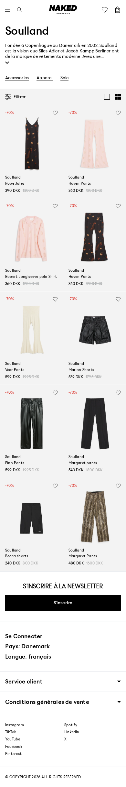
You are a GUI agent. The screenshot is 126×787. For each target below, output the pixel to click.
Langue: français (28, 656)
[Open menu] (9, 9)
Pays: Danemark (27, 646)
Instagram (14, 725)
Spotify (70, 725)
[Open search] (18, 9)
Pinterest (13, 753)
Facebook (14, 746)
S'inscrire (63, 602)
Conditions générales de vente (47, 701)
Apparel (44, 77)
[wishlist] (55, 112)
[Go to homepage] (63, 9)
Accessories (17, 77)
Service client (24, 681)
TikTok (10, 732)
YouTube (12, 739)
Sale (64, 77)
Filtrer (20, 96)
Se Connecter (23, 635)
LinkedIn (71, 732)
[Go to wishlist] (106, 9)
